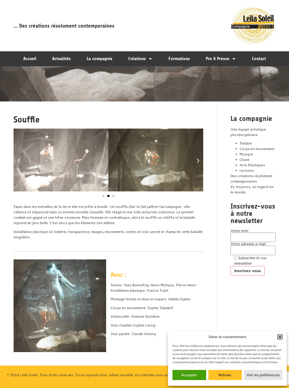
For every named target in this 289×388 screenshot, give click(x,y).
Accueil (29, 58)
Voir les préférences (263, 375)
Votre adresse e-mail (248, 244)
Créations (137, 58)
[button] (280, 337)
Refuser (225, 375)
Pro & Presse (217, 58)
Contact (259, 58)
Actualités (61, 58)
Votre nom (239, 231)
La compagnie (99, 58)
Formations (179, 58)
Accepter (189, 375)
